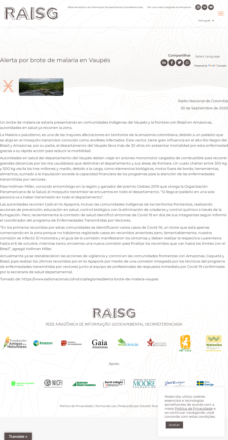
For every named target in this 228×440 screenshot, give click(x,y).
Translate (221, 65)
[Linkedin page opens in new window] (204, 7)
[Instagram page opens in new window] (198, 7)
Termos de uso (105, 406)
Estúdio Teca (149, 406)
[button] (206, 20)
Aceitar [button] (174, 425)
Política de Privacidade (76, 406)
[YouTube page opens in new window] (211, 7)
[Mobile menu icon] (221, 13)
